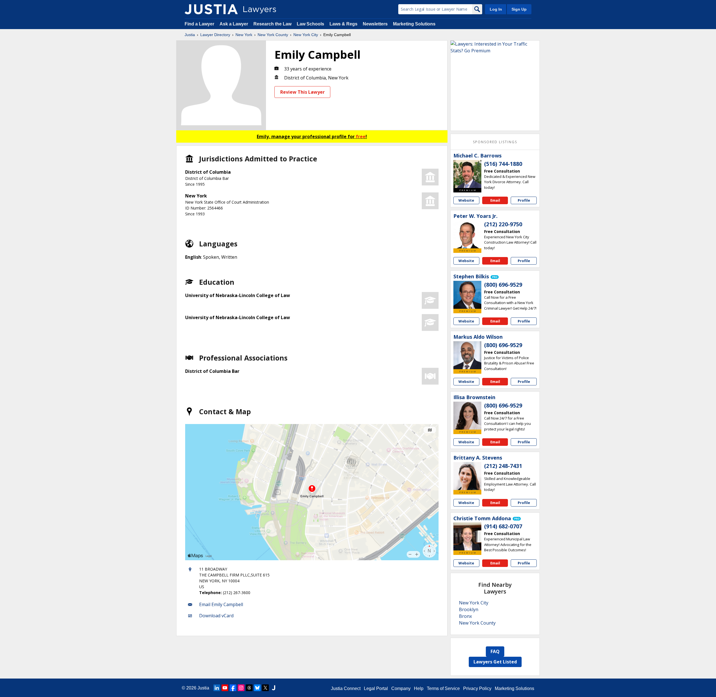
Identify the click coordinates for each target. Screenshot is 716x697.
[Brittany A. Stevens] (467, 476)
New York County (273, 34)
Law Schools (310, 24)
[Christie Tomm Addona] (467, 536)
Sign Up (519, 9)
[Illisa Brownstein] (467, 416)
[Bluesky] (257, 687)
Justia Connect (346, 688)
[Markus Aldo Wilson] (467, 355)
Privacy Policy (477, 688)
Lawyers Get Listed (495, 662)
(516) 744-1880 (503, 164)
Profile (524, 200)
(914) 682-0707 (503, 526)
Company (401, 688)
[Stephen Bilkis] (467, 295)
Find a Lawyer (199, 24)
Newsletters (375, 24)
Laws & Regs (343, 24)
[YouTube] (225, 687)
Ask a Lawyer (234, 24)
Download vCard (216, 616)
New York (243, 34)
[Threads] (249, 687)
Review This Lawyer (302, 92)
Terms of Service (443, 688)
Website (466, 200)
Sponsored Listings (495, 142)
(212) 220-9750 (503, 224)
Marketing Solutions (414, 24)
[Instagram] (241, 687)
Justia (190, 34)
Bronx (465, 616)
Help (418, 688)
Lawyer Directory (215, 34)
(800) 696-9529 (503, 284)
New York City (305, 34)
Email (495, 200)
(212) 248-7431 (503, 466)
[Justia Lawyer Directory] (211, 9)
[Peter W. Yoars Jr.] (467, 234)
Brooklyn (468, 609)
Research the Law (272, 24)
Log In (496, 9)
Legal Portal (376, 688)
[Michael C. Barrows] (467, 174)
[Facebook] (233, 687)
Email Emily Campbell (221, 604)
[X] (265, 687)
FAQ (495, 651)
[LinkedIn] (216, 687)
